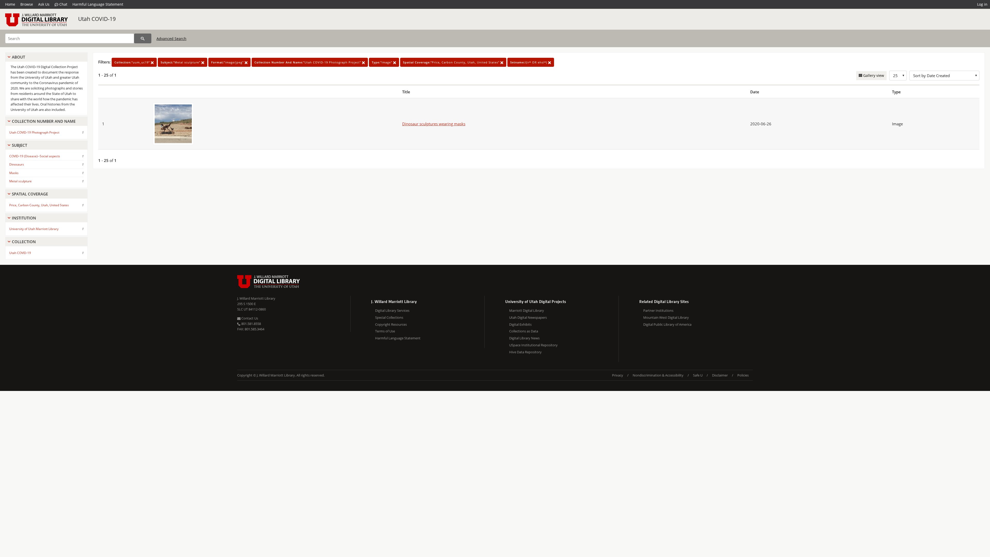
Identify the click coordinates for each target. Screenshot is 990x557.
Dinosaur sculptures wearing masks (433, 123)
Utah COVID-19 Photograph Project (34, 132)
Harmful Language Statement (97, 4)
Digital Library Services (392, 310)
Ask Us (44, 4)
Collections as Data (523, 331)
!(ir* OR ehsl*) (529, 62)
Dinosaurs (16, 164)
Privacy (617, 375)
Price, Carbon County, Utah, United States (39, 205)
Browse (26, 4)
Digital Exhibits (520, 324)
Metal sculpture (20, 181)
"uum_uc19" (132, 62)
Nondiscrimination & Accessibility (658, 375)
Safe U (698, 375)
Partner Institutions (658, 310)
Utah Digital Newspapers (528, 317)
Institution (24, 217)
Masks (14, 173)
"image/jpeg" (228, 62)
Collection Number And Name (44, 121)
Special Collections (389, 317)
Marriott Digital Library (526, 310)
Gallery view (873, 75)
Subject (19, 145)
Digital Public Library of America (667, 324)
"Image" (382, 62)
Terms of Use (385, 331)
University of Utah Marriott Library (34, 229)
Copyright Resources (391, 324)
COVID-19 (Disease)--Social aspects (34, 156)
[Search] (142, 38)
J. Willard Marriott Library (256, 298)
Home (10, 4)
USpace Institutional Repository (533, 345)
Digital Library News (524, 338)
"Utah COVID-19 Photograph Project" (308, 62)
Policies (743, 375)
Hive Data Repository (525, 352)
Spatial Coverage (30, 193)
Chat (62, 4)
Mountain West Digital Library (666, 317)
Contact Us (249, 318)
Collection (24, 241)
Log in (982, 4)
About (18, 57)
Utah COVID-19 (97, 18)
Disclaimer (720, 375)
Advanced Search (171, 38)
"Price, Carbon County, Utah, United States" (451, 62)
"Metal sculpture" (181, 62)
